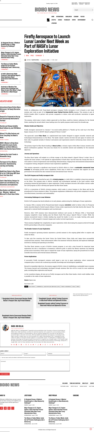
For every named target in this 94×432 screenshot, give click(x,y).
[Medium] (33, 344)
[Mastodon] (59, 344)
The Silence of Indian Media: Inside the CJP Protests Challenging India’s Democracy (10, 65)
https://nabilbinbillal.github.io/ (17, 328)
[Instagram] (28, 344)
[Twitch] (45, 344)
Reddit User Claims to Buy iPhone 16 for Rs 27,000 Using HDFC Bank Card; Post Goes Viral (10, 173)
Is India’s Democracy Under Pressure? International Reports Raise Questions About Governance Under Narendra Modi (10, 77)
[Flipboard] (21, 344)
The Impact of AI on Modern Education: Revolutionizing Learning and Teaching (8, 164)
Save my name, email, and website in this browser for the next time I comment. (18, 357)
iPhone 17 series (4, 139)
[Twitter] (83, 59)
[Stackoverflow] (38, 344)
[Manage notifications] (91, 429)
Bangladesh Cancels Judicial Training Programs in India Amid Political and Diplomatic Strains (53, 304)
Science (3, 48)
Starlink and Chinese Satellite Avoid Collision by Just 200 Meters (10, 127)
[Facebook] (79, 59)
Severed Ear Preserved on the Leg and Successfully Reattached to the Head (10, 119)
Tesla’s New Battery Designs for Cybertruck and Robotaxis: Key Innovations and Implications (9, 183)
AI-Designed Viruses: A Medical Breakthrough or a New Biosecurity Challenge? (10, 44)
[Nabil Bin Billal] (25, 60)
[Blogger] (14, 344)
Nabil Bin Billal (35, 59)
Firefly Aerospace (66, 286)
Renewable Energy (5, 158)
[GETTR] (23, 344)
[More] (92, 59)
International (5, 59)
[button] (92, 19)
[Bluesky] (57, 344)
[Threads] (62, 344)
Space (32, 55)
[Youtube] (54, 344)
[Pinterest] (86, 59)
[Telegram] (40, 344)
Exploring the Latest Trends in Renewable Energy (9, 155)
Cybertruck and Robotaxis (7, 186)
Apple (1, 196)
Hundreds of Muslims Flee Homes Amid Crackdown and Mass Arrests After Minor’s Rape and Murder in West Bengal (11, 89)
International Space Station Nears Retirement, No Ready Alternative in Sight (10, 109)
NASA (27, 55)
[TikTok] (42, 344)
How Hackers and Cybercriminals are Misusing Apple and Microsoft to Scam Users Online (10, 192)
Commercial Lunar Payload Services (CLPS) (48, 286)
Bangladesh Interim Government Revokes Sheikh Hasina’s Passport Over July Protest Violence (16, 317)
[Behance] (11, 344)
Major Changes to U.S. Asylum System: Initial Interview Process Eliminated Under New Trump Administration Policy (11, 55)
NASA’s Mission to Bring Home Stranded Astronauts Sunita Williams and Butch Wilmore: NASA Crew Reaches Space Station (10, 146)
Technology (3, 113)
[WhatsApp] (89, 59)
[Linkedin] (30, 344)
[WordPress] (52, 344)
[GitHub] (26, 344)
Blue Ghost (32, 286)
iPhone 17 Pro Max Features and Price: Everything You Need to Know (9, 136)
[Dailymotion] (16, 344)
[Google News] (12, 408)
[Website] (50, 344)
